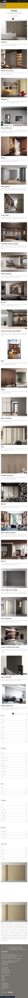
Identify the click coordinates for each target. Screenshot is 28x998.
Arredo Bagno (5, 983)
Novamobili (14, 727)
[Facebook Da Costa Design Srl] (4, 1)
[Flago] (14, 378)
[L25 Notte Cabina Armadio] (14, 232)
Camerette (4, 979)
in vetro (14, 776)
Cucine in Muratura (6, 971)
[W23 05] (14, 290)
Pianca (14, 730)
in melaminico (14, 771)
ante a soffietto (14, 831)
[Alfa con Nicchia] (14, 116)
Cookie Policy (5, 965)
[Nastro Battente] (14, 607)
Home (8, 13)
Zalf (14, 741)
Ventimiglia (14, 858)
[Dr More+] (14, 30)
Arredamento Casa (14, 13)
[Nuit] (14, 349)
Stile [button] (2, 784)
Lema (14, 724)
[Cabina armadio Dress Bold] (14, 635)
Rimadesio (14, 733)
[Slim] (14, 435)
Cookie (5, 997)
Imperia (14, 853)
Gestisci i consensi (11, 997)
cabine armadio (14, 812)
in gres (14, 752)
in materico (14, 768)
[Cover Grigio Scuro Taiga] (14, 578)
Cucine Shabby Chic (6, 973)
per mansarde (14, 817)
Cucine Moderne (5, 969)
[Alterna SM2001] (14, 262)
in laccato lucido (14, 757)
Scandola (14, 738)
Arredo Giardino (5, 987)
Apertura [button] (3, 827)
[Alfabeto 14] (14, 87)
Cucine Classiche (5, 970)
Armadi (19, 13)
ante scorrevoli (14, 837)
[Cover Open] (14, 203)
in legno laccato (14, 765)
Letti (3, 978)
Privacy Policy (5, 963)
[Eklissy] (14, 146)
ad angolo (14, 809)
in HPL (14, 754)
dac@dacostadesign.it (10, 954)
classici (14, 787)
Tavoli (3, 988)
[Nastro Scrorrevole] (14, 59)
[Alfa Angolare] (14, 175)
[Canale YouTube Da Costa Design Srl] (5, 1)
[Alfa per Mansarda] (14, 694)
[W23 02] (14, 549)
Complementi (5, 986)
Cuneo (14, 847)
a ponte (14, 806)
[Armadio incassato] (14, 463)
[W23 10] (14, 492)
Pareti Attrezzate (6, 975)
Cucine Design (5, 967)
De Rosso (14, 722)
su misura (14, 820)
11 (26, 19)
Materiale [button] (3, 748)
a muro (14, 804)
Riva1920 (14, 735)
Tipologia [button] (3, 800)
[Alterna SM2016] (14, 406)
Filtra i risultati (14, 16)
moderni (14, 793)
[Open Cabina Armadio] (14, 521)
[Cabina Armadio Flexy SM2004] (14, 319)
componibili (14, 815)
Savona (14, 856)
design (14, 790)
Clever (14, 719)
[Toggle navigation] (25, 5)
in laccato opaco (14, 760)
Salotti (3, 976)
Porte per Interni (5, 984)
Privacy (1, 997)
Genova (14, 850)
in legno (14, 763)
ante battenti (14, 834)
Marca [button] (2, 715)
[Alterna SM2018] (14, 665)
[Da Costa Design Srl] (3, 6)
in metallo (14, 774)
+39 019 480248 (24, 1)
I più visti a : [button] (4, 844)
